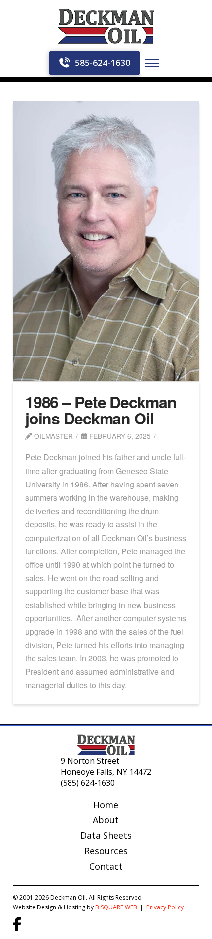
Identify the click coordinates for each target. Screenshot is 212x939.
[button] (152, 63)
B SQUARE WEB (116, 907)
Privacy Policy (165, 907)
